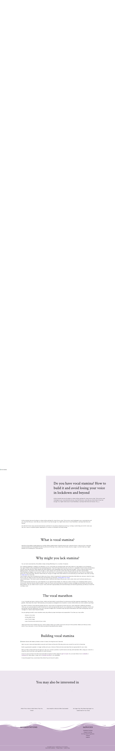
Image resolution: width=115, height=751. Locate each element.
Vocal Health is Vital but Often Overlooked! (57, 708)
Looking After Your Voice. (63, 577)
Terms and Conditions (50, 748)
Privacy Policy (59, 748)
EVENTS (88, 737)
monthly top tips (46, 655)
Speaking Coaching (87, 730)
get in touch (65, 653)
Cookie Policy (67, 748)
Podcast (88, 735)
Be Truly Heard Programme (87, 733)
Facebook (24, 655)
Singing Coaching (88, 732)
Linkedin (85, 653)
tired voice (24, 574)
